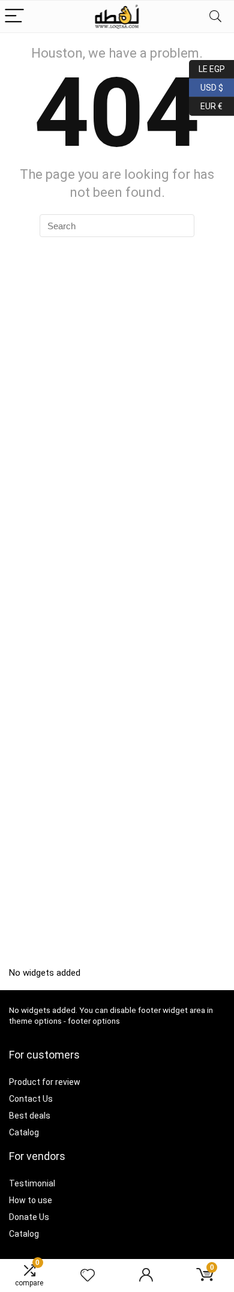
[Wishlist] (87, 1276)
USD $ (206, 85)
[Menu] (14, 16)
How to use (30, 1200)
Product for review (44, 1082)
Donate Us (29, 1217)
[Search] (215, 16)
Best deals (29, 1115)
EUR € (206, 104)
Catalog (24, 1132)
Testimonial (32, 1183)
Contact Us (31, 1099)
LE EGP (207, 67)
